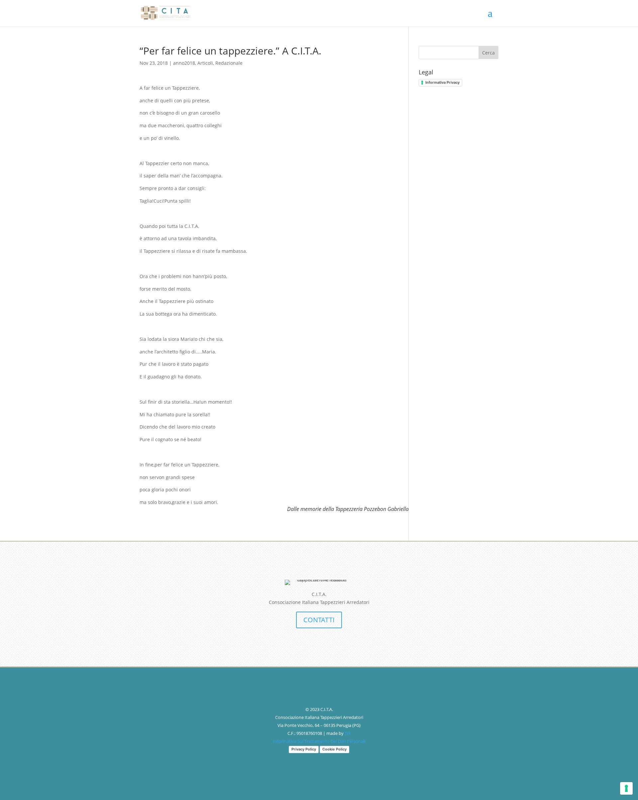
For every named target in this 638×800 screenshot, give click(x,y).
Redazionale (229, 63)
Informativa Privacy (442, 82)
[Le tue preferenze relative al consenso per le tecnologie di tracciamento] (626, 788)
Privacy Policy (303, 749)
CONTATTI (319, 619)
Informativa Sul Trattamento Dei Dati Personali (319, 741)
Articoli (205, 63)
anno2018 (184, 63)
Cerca (488, 53)
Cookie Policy (334, 749)
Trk (348, 733)
